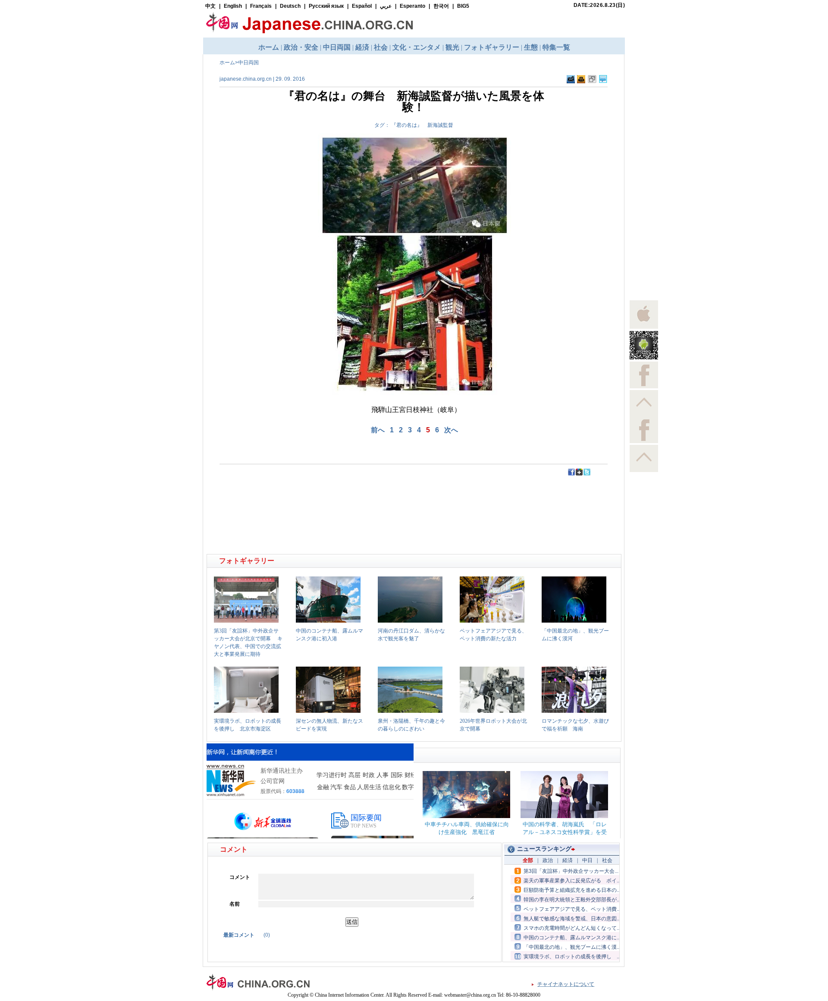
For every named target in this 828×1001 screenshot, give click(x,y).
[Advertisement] (310, 496)
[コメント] (603, 82)
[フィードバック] (571, 82)
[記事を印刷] (581, 82)
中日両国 (248, 63)
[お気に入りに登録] (592, 82)
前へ (378, 430)
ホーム (227, 63)
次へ (451, 430)
